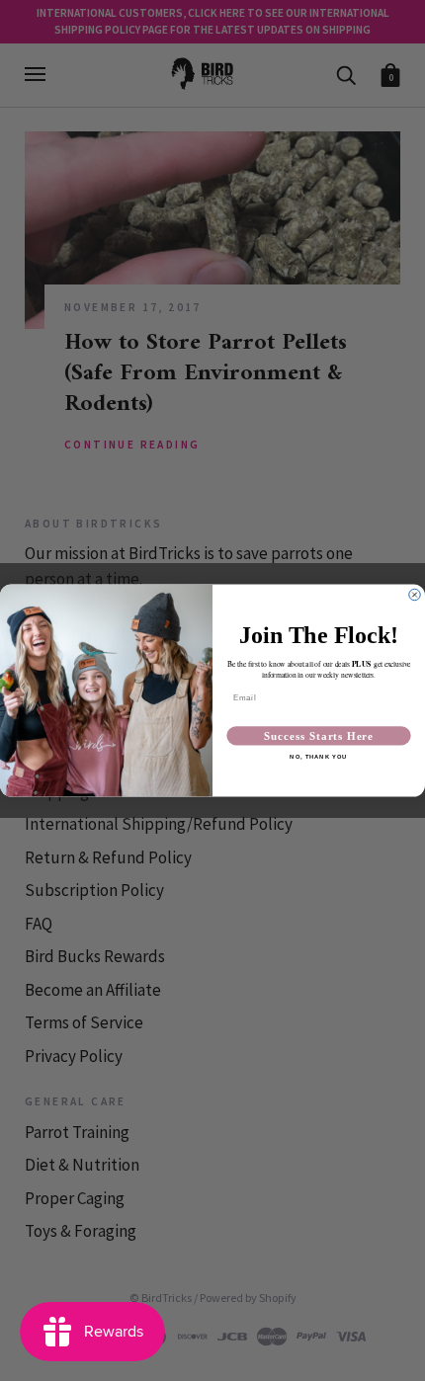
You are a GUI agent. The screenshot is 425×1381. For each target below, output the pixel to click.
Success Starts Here (319, 736)
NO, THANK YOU (318, 757)
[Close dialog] (414, 594)
